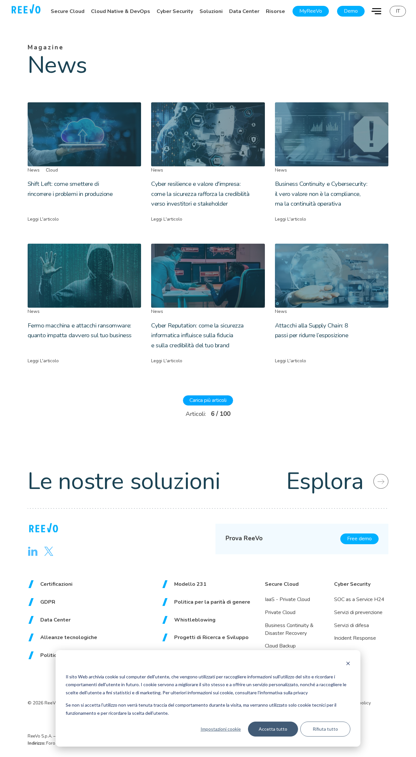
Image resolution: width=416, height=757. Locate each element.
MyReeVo (310, 11)
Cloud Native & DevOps (120, 11)
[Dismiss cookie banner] (348, 664)
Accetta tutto (273, 729)
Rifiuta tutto (325, 729)
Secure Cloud (67, 11)
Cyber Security (175, 11)
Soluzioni (211, 11)
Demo (351, 11)
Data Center (244, 11)
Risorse (275, 11)
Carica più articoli (208, 400)
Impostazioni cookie (221, 729)
